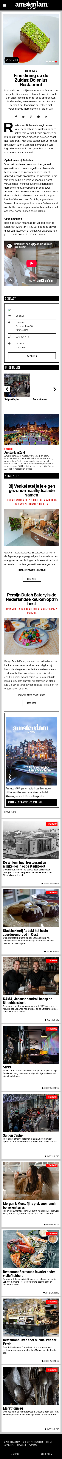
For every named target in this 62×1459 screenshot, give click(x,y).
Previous (7, 389)
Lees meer (31, 578)
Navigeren (32, 356)
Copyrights (9, 1445)
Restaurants (31, 70)
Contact (49, 1442)
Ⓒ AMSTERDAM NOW (12, 1442)
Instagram (21, 1445)
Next (56, 389)
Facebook (33, 1445)
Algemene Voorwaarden (33, 1442)
